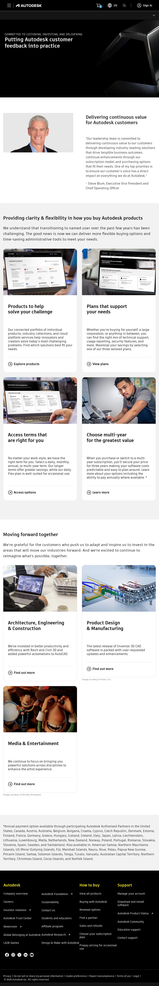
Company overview (15, 894)
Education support (129, 930)
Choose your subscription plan (95, 935)
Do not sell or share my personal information (38, 976)
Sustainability (50, 902)
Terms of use (124, 976)
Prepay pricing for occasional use (98, 947)
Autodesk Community (131, 922)
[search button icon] (124, 5)
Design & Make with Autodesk (60, 943)
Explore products (26, 364)
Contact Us (48, 910)
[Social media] (20, 955)
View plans (100, 364)
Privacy (7, 976)
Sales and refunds (91, 926)
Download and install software (131, 903)
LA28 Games (11, 943)
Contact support (127, 938)
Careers (8, 902)
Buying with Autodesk (93, 902)
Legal (136, 976)
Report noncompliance (101, 976)
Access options (25, 492)
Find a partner (89, 918)
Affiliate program (52, 926)
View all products (90, 894)
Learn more (100, 492)
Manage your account (131, 894)
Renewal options (90, 910)
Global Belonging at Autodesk (22, 935)
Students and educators (56, 918)
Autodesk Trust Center (17, 918)
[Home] (28, 5)
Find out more (24, 673)
